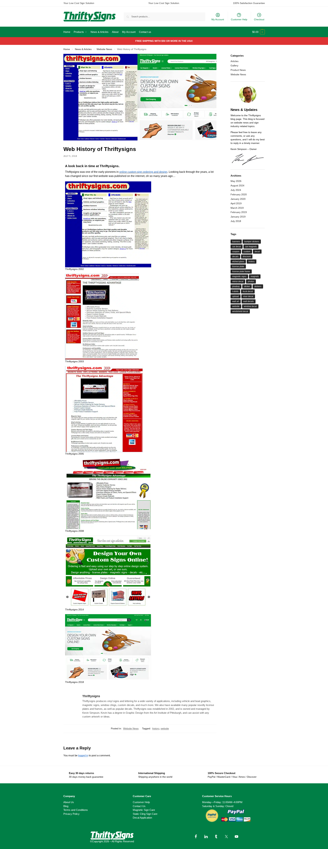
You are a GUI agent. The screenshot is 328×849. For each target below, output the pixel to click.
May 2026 (236, 181)
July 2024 (236, 190)
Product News (238, 70)
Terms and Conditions (75, 809)
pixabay (236, 286)
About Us (68, 802)
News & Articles (83, 49)
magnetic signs (239, 276)
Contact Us (139, 806)
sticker (247, 286)
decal (257, 251)
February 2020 (239, 194)
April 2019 (236, 203)
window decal (250, 306)
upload (235, 296)
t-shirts (235, 291)
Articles (234, 61)
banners (236, 241)
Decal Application (142, 817)
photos (251, 281)
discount (247, 256)
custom (247, 251)
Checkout (259, 19)
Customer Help (239, 19)
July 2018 (236, 221)
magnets (255, 276)
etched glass (238, 261)
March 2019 (237, 207)
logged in (83, 755)
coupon (235, 251)
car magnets (251, 246)
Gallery (234, 65)
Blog (65, 806)
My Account (217, 19)
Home (66, 49)
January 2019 (238, 216)
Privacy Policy (71, 813)
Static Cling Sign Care (145, 813)
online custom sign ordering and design (143, 171)
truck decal (248, 291)
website (165, 728)
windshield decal (240, 311)
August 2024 (237, 185)
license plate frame (241, 271)
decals (235, 256)
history (155, 728)
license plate (238, 266)
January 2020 (238, 199)
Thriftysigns (91, 696)
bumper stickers (251, 241)
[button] (258, 32)
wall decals (248, 301)
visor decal (248, 296)
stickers (257, 286)
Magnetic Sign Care (144, 809)
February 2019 (239, 212)
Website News (104, 49)
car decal (236, 246)
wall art (235, 301)
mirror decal (237, 281)
